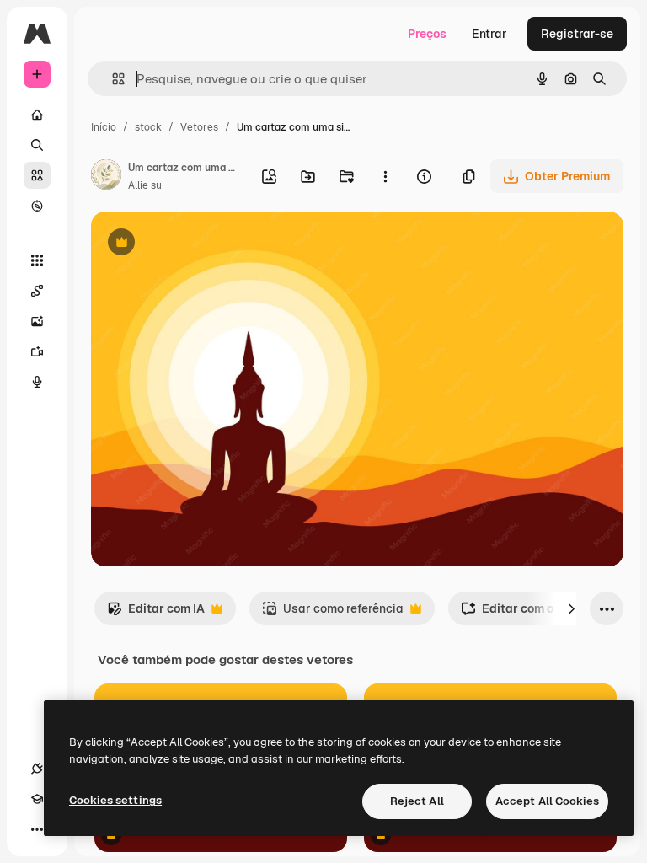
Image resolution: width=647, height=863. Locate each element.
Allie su (145, 185)
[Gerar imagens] (37, 321)
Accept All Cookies (547, 801)
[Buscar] (37, 144)
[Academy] (37, 798)
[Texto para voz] (37, 381)
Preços (427, 33)
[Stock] (37, 175)
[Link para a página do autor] (106, 177)
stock (148, 127)
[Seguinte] (571, 608)
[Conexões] (37, 768)
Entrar (489, 33)
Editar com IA (156, 613)
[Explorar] (37, 205)
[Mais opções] (385, 176)
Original (198, 244)
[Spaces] (37, 290)
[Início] (37, 114)
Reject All (417, 801)
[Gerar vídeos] (37, 351)
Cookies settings (115, 800)
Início (103, 127)
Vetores (199, 127)
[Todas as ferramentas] (37, 260)
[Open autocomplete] (111, 78)
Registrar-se (577, 33)
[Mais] (37, 829)
